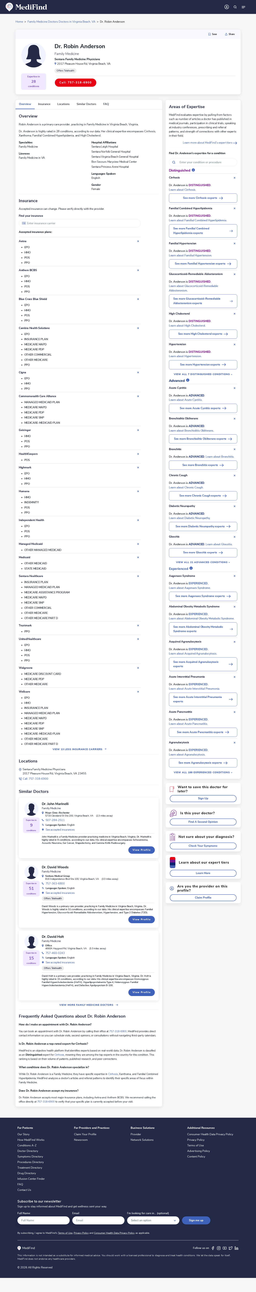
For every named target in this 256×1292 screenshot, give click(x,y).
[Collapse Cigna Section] (138, 372)
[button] (203, 798)
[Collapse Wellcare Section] (138, 691)
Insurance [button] (44, 104)
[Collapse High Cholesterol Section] (234, 313)
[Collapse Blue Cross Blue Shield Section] (138, 299)
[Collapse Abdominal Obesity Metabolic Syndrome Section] (234, 606)
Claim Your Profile (85, 1134)
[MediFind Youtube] (225, 1248)
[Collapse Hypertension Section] (234, 344)
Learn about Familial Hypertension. (190, 255)
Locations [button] (63, 104)
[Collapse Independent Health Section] (138, 520)
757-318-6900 (118, 1031)
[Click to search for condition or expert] (235, 7)
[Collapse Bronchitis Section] (234, 449)
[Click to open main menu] (243, 7)
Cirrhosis (59, 1055)
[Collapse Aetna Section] (138, 241)
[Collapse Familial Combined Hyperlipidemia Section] (234, 208)
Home (19, 22)
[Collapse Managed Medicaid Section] (138, 544)
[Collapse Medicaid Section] (138, 557)
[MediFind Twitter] (230, 1248)
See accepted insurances (60, 830)
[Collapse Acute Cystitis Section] (234, 388)
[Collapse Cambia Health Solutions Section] (138, 328)
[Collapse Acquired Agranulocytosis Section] (234, 641)
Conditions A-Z (26, 1145)
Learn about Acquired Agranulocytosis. (193, 654)
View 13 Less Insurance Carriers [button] (80, 749)
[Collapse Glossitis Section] (234, 536)
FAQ (20, 1184)
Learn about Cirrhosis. (182, 190)
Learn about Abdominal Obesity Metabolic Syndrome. (201, 618)
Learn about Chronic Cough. (186, 487)
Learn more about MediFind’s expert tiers (208, 143)
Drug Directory (26, 1173)
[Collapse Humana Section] (138, 491)
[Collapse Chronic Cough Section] (234, 475)
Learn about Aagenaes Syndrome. (190, 588)
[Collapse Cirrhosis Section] (234, 177)
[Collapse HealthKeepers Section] (138, 454)
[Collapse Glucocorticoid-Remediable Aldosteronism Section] (234, 274)
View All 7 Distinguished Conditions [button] (202, 374)
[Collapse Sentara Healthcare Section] (138, 576)
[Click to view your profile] (227, 7)
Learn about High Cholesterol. (187, 326)
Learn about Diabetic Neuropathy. (189, 518)
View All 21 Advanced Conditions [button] (202, 562)
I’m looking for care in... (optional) (148, 1213)
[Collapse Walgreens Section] (138, 668)
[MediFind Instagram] (219, 1248)
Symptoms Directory (30, 1157)
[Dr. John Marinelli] (31, 809)
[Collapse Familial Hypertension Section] (234, 243)
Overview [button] (25, 104)
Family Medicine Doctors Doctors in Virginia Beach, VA (61, 22)
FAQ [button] (106, 104)
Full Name (23, 1213)
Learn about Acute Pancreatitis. (188, 724)
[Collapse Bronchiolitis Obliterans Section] (234, 418)
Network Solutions (142, 1140)
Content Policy (196, 1157)
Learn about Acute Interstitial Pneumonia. (194, 689)
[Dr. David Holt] (31, 942)
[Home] (26, 7)
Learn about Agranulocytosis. (187, 755)
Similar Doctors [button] (86, 104)
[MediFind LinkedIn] (236, 1248)
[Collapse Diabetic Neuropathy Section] (234, 506)
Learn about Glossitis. (219, 544)
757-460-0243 (55, 953)
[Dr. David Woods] (31, 872)
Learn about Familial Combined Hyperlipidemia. (198, 220)
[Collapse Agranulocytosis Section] (234, 742)
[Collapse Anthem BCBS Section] (138, 270)
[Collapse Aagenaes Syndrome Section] (234, 576)
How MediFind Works (30, 1140)
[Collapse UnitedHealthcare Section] (138, 639)
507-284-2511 (55, 820)
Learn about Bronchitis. (220, 457)
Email (75, 1213)
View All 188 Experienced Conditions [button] (202, 772)
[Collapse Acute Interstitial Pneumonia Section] (234, 677)
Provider (136, 1134)
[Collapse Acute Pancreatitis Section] (234, 712)
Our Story (23, 1134)
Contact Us (24, 1190)
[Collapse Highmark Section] (138, 467)
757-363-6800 (55, 883)
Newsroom (81, 1140)
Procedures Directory (30, 1162)
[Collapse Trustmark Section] (138, 625)
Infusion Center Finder (31, 1179)
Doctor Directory (27, 1151)
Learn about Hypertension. (185, 356)
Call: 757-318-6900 (35, 779)
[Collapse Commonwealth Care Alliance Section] (138, 396)
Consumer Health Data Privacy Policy (210, 1134)
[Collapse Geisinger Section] (138, 430)
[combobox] (80, 223)
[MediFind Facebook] (213, 1248)
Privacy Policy (195, 1140)
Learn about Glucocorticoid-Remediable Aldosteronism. (193, 288)
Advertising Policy (198, 1151)
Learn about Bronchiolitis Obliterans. (191, 431)
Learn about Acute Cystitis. (186, 400)
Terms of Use (195, 1145)
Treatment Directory (29, 1168)
